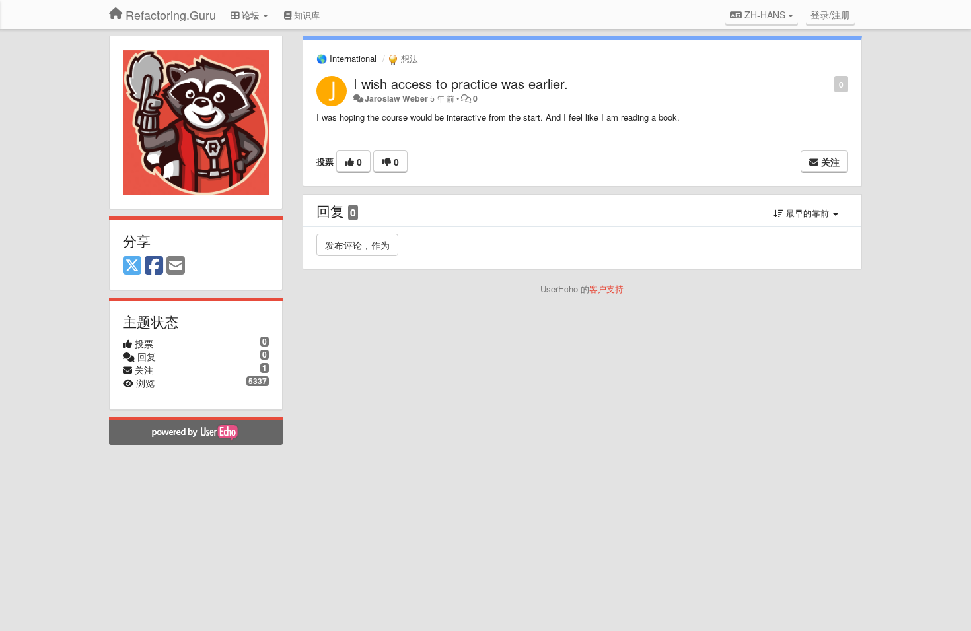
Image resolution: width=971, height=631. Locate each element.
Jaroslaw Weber (396, 98)
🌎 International (346, 58)
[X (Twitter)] (132, 266)
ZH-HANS (765, 14)
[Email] (175, 266)
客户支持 (606, 288)
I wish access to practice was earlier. (460, 83)
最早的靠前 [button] (807, 213)
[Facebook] (154, 266)
